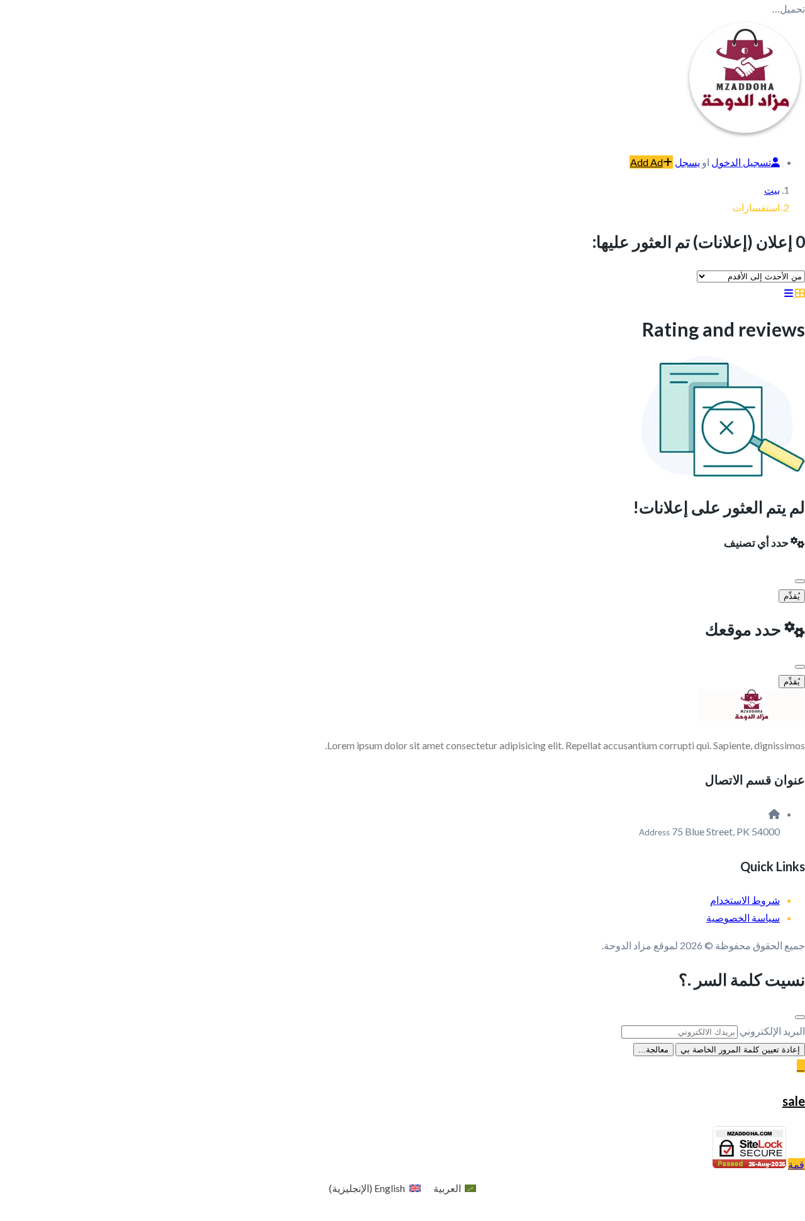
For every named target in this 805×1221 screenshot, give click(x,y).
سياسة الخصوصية (743, 917)
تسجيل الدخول (741, 162)
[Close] (800, 581)
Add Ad (646, 162)
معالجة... (653, 1049)
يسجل (687, 162)
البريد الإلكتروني (772, 1031)
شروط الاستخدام (745, 900)
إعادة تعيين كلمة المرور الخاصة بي (740, 1049)
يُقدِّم (792, 596)
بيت (772, 190)
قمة (796, 1164)
